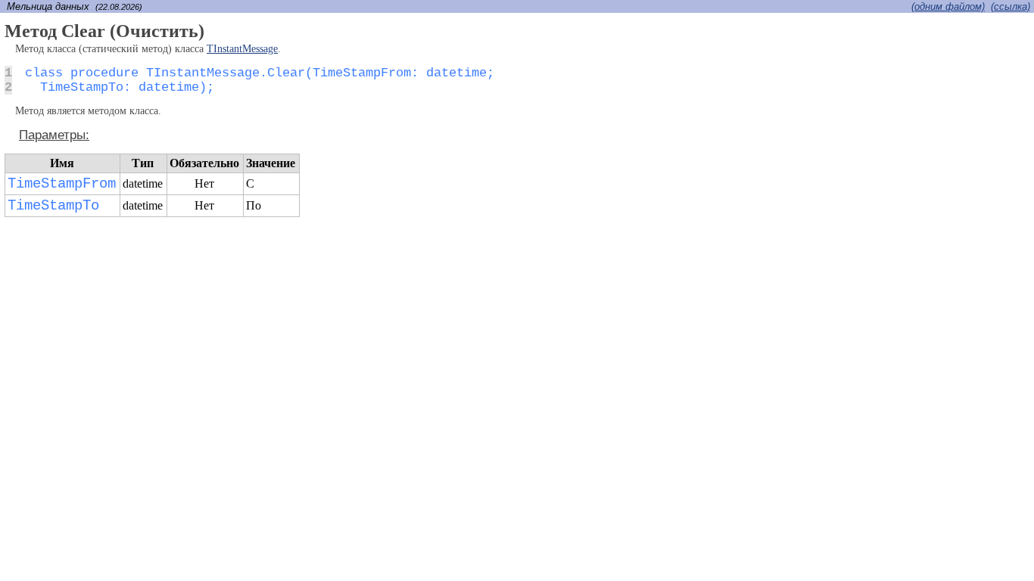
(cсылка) (1010, 6)
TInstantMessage (242, 48)
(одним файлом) (948, 6)
